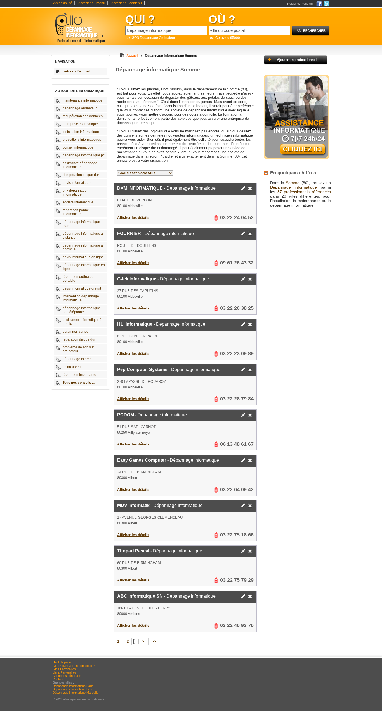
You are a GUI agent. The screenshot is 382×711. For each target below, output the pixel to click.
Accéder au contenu (126, 3)
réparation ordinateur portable (79, 279)
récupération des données (83, 116)
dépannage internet (78, 359)
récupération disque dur (81, 175)
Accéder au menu (91, 3)
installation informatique (81, 132)
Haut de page (62, 662)
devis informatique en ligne (83, 257)
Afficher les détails (133, 217)
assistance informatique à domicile (82, 322)
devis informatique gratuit (82, 288)
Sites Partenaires (64, 669)
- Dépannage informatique (166, 188)
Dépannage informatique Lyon (73, 689)
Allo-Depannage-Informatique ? (74, 665)
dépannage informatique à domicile (83, 247)
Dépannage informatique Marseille (75, 692)
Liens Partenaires (64, 672)
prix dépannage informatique (75, 192)
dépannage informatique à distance (83, 236)
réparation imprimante (79, 375)
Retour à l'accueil (76, 71)
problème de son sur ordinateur (78, 349)
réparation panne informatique (76, 212)
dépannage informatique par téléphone (81, 310)
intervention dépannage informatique (81, 298)
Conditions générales (67, 675)
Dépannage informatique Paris (73, 685)
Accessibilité (62, 3)
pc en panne (72, 367)
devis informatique (77, 183)
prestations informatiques (82, 140)
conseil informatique (78, 147)
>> (154, 641)
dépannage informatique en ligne (84, 267)
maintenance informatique (82, 100)
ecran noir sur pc (75, 332)
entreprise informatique (80, 124)
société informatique (78, 202)
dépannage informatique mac (81, 224)
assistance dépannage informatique (80, 165)
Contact (58, 679)
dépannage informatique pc (84, 155)
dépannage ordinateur (80, 108)
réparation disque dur (79, 339)
